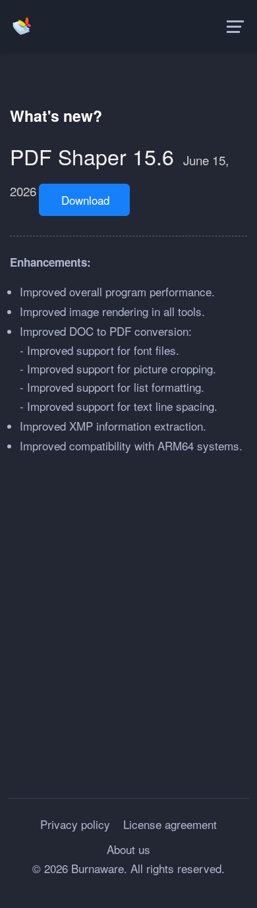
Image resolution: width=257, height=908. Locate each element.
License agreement (170, 824)
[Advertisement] (128, 620)
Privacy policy (75, 824)
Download (85, 200)
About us (128, 849)
